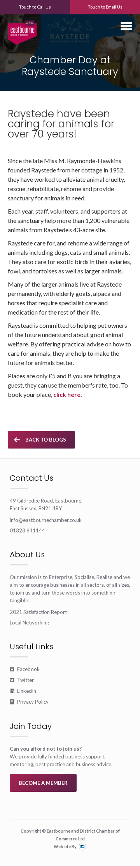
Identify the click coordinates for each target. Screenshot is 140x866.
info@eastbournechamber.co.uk (46, 520)
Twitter (22, 680)
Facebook (25, 669)
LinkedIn (23, 691)
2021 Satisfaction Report (38, 612)
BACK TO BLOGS (45, 439)
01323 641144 (27, 530)
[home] (22, 29)
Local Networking (29, 622)
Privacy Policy (29, 702)
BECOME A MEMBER (43, 783)
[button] (126, 26)
